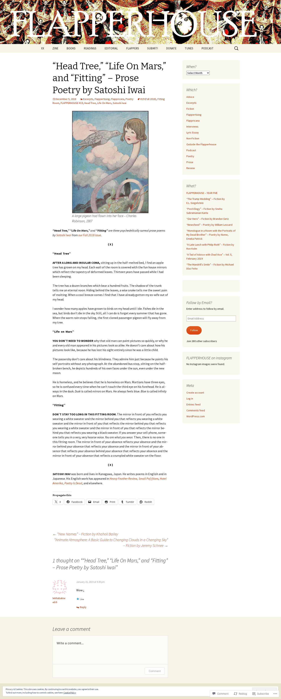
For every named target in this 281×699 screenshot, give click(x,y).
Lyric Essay (192, 132)
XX (42, 48)
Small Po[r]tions (148, 478)
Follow (194, 330)
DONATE (171, 48)
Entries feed (193, 404)
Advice (190, 97)
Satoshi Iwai (119, 103)
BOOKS (71, 48)
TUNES (189, 48)
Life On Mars (104, 103)
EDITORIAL (111, 48)
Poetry (129, 99)
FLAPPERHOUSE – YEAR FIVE (202, 193)
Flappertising (102, 99)
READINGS (90, 48)
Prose (189, 162)
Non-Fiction (192, 138)
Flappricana (117, 99)
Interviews (192, 126)
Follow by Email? (199, 302)
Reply (83, 607)
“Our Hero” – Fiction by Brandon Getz (207, 218)
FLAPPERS (132, 48)
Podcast (191, 150)
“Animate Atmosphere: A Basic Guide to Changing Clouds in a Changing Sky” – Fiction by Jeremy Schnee (111, 542)
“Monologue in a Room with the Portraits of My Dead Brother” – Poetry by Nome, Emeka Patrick (211, 234)
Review (190, 168)
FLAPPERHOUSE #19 (72, 103)
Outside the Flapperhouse (201, 144)
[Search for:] (236, 48)
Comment (155, 671)
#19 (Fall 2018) (148, 99)
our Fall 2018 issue (89, 235)
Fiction (190, 108)
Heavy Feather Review (123, 478)
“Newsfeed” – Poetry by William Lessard (209, 224)
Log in (189, 398)
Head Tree (90, 103)
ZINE (55, 48)
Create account (195, 392)
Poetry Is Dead (73, 483)
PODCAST (207, 48)
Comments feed (195, 410)
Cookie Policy (69, 692)
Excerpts (88, 99)
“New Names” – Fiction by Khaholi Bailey (85, 534)
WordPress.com (195, 416)
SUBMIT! (152, 48)
